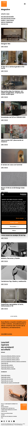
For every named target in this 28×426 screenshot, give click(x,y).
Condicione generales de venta (9, 409)
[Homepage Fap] (4, 4)
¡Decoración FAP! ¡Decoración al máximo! (12, 141)
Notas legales (4, 406)
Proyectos (4, 24)
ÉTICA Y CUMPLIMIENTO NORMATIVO (9, 403)
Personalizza (13, 226)
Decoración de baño (7, 16)
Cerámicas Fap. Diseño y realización (13, 281)
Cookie (3, 415)
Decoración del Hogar (8, 18)
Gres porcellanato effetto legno (10, 358)
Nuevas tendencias (7, 22)
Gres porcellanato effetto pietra (10, 359)
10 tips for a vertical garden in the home (12, 67)
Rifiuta (14, 230)
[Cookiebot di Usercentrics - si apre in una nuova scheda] (20, 194)
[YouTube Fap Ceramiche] (1, 421)
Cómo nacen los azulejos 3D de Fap (13, 235)
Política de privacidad (7, 413)
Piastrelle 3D (4, 363)
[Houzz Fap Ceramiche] (11, 421)
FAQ (2, 418)
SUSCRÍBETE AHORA (6, 334)
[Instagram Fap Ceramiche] (4, 421)
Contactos (4, 411)
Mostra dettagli (20, 218)
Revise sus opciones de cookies (9, 416)
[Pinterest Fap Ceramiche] (9, 421)
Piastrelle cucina (5, 377)
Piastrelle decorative (7, 365)
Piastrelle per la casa (7, 381)
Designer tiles (5, 44)
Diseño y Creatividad (7, 20)
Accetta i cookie (14, 222)
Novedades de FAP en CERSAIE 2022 (13, 117)
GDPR (2, 405)
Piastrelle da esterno (7, 379)
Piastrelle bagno (5, 375)
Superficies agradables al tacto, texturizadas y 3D (12, 305)
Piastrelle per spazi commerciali (10, 383)
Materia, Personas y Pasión (10, 258)
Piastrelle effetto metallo (8, 369)
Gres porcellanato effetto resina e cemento (13, 361)
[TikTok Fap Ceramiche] (14, 421)
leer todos (4, 46)
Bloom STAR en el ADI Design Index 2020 (13, 188)
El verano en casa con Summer (11, 165)
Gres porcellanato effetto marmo (10, 356)
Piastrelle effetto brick (7, 367)
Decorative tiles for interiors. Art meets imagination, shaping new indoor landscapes (12, 92)
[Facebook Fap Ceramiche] (6, 421)
